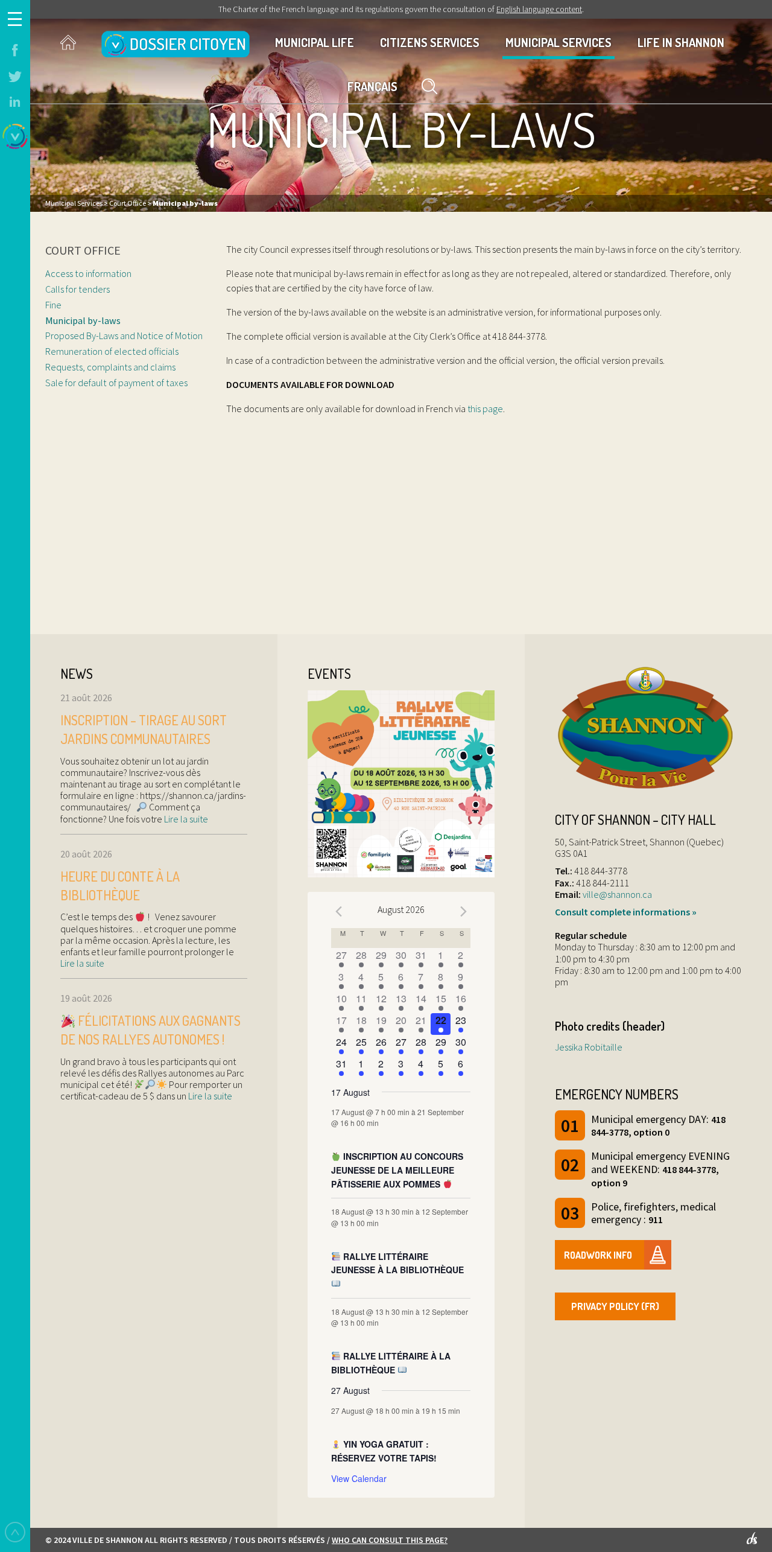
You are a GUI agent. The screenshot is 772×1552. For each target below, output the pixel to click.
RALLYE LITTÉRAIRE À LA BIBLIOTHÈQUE (391, 1363)
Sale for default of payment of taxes (117, 383)
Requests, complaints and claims (110, 367)
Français (372, 86)
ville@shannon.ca (617, 894)
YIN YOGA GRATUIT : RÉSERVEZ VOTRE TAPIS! (384, 1451)
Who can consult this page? (390, 1540)
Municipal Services (558, 42)
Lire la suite (185, 819)
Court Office (83, 250)
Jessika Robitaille (588, 1047)
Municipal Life (314, 42)
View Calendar (359, 1478)
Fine (53, 305)
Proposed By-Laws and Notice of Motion (124, 335)
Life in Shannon (681, 42)
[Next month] (463, 911)
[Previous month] (338, 911)
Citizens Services (429, 42)
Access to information (88, 273)
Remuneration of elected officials (112, 351)
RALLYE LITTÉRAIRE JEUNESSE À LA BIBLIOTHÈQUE (397, 1263)
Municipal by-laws (83, 320)
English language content (539, 9)
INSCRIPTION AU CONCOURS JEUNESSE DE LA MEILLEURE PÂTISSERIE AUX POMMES (397, 1169)
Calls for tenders (77, 289)
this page (485, 408)
